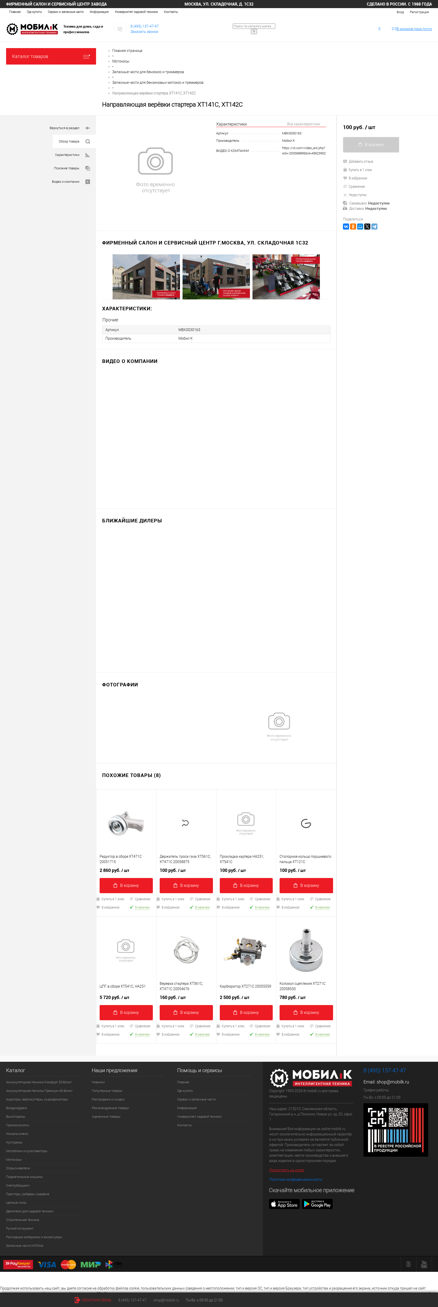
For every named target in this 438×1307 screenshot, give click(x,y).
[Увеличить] (156, 169)
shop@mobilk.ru (393, 1082)
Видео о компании (65, 181)
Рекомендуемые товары (110, 1108)
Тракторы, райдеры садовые (27, 1194)
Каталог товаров (30, 56)
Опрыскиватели (18, 1168)
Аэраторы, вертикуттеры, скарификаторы (37, 1099)
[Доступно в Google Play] (317, 1204)
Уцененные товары (106, 1116)
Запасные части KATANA (24, 1246)
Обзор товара (69, 141)
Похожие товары (66, 168)
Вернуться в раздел (64, 128)
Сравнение (142, 898)
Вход (400, 12)
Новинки (98, 1082)
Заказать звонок (144, 32)
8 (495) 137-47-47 (145, 26)
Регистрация (419, 12)
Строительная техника (22, 1220)
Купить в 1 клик (113, 898)
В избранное (110, 907)
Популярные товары (107, 1091)
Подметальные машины (24, 1177)
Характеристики (67, 155)
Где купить (34, 12)
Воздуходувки (16, 1108)
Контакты (171, 12)
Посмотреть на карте (286, 1170)
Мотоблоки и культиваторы (26, 1151)
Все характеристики (303, 124)
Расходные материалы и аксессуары (34, 1237)
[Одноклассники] (353, 226)
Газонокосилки (17, 1125)
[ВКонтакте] (346, 226)
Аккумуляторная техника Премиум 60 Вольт (39, 1091)
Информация (99, 12)
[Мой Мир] (360, 226)
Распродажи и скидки (108, 1099)
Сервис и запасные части (66, 12)
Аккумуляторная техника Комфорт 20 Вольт (39, 1082)
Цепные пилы (16, 1202)
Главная (15, 12)
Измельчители (17, 1134)
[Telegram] (374, 226)
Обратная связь (96, 1300)
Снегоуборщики (17, 1185)
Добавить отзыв (361, 161)
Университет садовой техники (136, 12)
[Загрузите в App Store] (284, 1204)
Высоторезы (15, 1116)
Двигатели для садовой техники (29, 1211)
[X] (367, 226)
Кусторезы (14, 1142)
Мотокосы (14, 1159)
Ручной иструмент (19, 1228)
